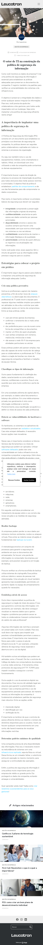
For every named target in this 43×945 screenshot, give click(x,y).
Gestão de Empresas (21, 47)
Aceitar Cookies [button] (29, 480)
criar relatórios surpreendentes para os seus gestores (19, 789)
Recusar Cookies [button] (14, 480)
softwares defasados (10, 449)
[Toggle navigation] (39, 4)
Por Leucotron (21, 42)
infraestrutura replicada (11, 752)
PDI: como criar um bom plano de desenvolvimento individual (17, 904)
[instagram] (21, 919)
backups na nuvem (24, 540)
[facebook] (17, 919)
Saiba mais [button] (11, 474)
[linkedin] (25, 919)
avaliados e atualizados (31, 428)
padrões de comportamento (23, 186)
